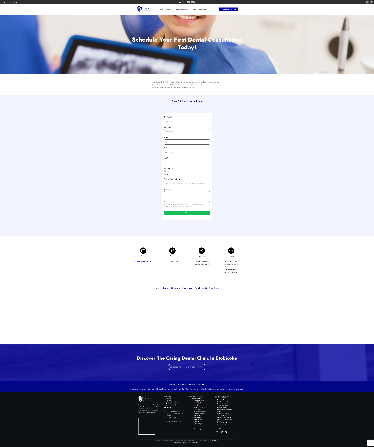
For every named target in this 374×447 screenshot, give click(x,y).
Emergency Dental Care (200, 412)
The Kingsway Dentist (223, 415)
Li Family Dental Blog (172, 402)
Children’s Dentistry (199, 413)
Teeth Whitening (198, 404)
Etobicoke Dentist (222, 400)
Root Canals (197, 410)
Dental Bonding (198, 425)
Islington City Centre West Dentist (224, 420)
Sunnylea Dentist (221, 408)
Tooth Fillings (197, 402)
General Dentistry (197, 398)
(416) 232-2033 (172, 261)
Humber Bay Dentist (222, 425)
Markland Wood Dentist (224, 417)
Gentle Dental (198, 415)
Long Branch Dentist (223, 413)
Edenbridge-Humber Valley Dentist (224, 410)
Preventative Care (199, 400)
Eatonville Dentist (222, 423)
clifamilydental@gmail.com (143, 261)
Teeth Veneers (198, 427)
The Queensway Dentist (224, 402)
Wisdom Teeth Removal (200, 408)
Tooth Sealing (198, 406)
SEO (184, 442)
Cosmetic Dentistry (197, 417)
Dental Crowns (198, 423)
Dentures (196, 421)
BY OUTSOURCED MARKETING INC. (192, 442)
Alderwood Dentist (222, 406)
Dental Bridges (198, 429)
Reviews (168, 400)
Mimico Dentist (221, 404)
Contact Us (169, 406)
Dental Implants (198, 419)
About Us (168, 398)
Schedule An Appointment (173, 404)
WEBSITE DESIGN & (178, 442)
